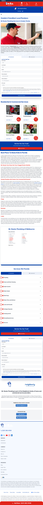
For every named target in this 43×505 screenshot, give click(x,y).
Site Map (2, 472)
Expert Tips (3, 467)
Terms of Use (6, 492)
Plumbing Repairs (27, 116)
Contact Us (3, 451)
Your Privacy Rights (36, 492)
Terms (4, 90)
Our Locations (3, 469)
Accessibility (18, 492)
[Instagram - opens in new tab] (9, 435)
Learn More (8, 138)
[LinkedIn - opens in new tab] (12, 435)
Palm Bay (24, 237)
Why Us (2, 453)
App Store (22, 414)
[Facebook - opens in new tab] (2, 435)
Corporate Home (4, 474)
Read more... (10, 245)
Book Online (21, 5)
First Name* (4, 60)
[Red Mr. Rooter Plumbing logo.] (21, 426)
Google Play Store (22, 417)
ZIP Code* (3, 83)
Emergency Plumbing (28, 134)
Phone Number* (4, 74)
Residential (12, 273)
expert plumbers (16, 182)
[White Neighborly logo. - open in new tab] (3, 0)
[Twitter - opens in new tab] (4, 435)
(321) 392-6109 (6, 430)
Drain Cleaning (9, 116)
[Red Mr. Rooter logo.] (15, 385)
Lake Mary (11, 237)
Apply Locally (3, 458)
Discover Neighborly (21, 405)
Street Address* (4, 78)
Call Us (26, 4)
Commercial (32, 273)
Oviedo (23, 236)
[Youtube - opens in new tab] (7, 435)
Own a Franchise (4, 456)
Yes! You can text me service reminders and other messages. (13, 87)
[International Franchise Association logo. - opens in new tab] (3, 477)
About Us (3, 449)
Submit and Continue (21, 95)
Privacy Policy (8, 90)
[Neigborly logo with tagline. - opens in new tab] (30, 385)
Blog (2, 465)
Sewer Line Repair (10, 134)
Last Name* (4, 65)
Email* (3, 69)
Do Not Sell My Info (25, 492)
